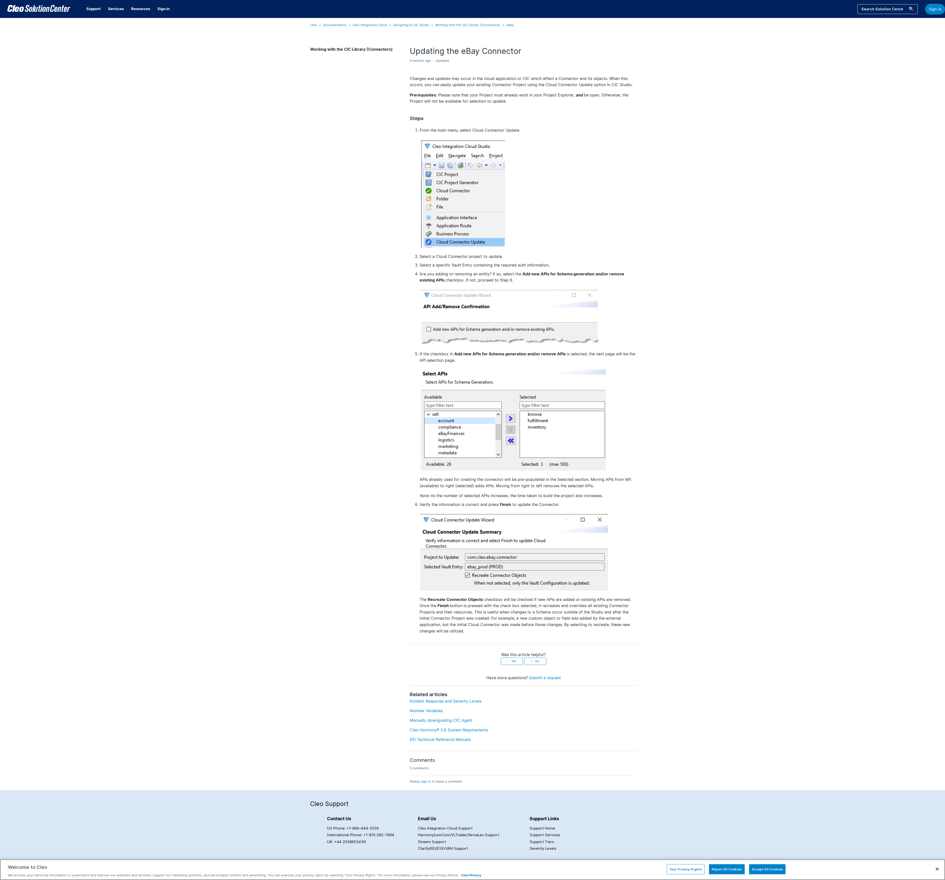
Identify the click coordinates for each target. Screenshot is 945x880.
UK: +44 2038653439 (346, 841)
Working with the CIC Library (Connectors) (467, 25)
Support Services (545, 834)
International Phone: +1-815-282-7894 (360, 834)
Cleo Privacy (471, 875)
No (537, 661)
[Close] (937, 869)
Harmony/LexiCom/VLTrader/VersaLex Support (458, 834)
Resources (140, 8)
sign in (426, 781)
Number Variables (426, 710)
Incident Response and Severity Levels (445, 701)
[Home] (38, 9)
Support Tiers (542, 841)
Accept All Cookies (767, 869)
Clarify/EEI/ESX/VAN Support (443, 848)
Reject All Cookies (727, 869)
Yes (513, 661)
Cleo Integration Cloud (370, 25)
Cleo (313, 25)
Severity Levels (543, 848)
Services (116, 8)
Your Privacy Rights (685, 869)
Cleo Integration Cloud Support (445, 828)
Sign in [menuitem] (164, 8)
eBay (510, 25)
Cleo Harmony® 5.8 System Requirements (449, 730)
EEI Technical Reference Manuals (440, 739)
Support (93, 8)
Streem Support (432, 841)
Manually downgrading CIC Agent (441, 720)
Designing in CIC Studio (411, 25)
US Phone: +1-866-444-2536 (353, 828)
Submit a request (545, 677)
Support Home (542, 828)
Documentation (334, 25)
